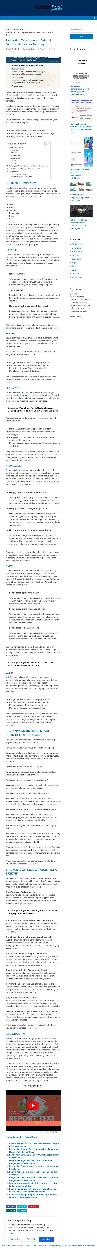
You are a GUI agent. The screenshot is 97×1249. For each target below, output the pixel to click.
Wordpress (77, 277)
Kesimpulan (13, 172)
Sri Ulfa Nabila (13, 49)
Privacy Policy (60, 1246)
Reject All (31, 1239)
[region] (31, 1230)
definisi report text (16, 147)
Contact (50, 1246)
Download (76, 248)
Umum (75, 270)
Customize (15, 1239)
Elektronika (77, 251)
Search (81, 37)
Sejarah (75, 262)
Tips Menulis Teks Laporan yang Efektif (24, 169)
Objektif (15, 150)
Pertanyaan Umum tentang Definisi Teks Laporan (28, 166)
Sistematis (16, 155)
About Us (42, 1246)
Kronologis (16, 158)
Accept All (46, 1239)
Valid (14, 163)
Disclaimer (72, 1246)
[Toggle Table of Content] (45, 144)
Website (75, 273)
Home (35, 1246)
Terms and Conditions (86, 1246)
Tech (74, 266)
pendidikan (30, 49)
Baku (14, 161)
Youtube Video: (21, 174)
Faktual (15, 153)
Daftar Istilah (77, 244)
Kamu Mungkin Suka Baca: (22, 177)
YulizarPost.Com (8, 1246)
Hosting (75, 255)
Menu (4, 18)
